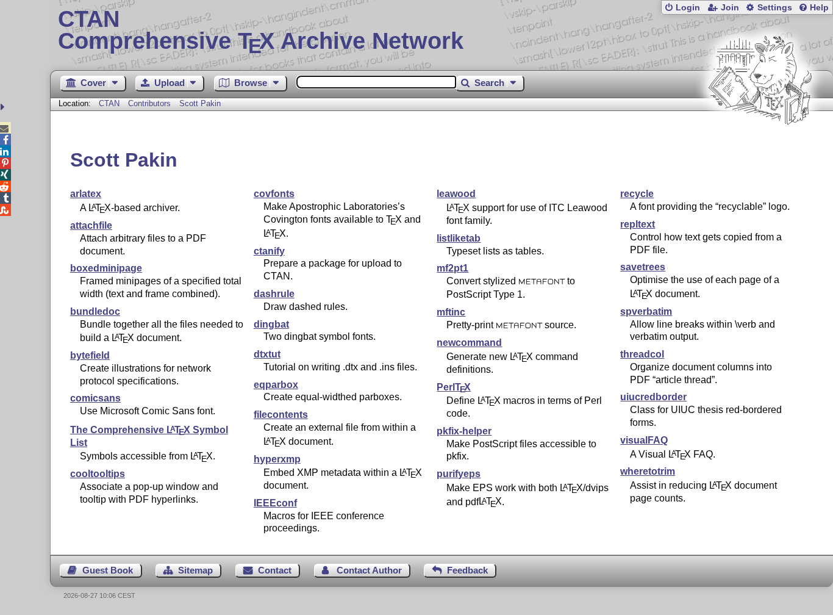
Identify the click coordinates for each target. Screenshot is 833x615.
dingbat (271, 324)
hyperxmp (277, 459)
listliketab (459, 238)
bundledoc (95, 311)
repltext (637, 224)
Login (688, 7)
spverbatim (646, 311)
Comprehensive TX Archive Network (260, 30)
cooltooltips (97, 474)
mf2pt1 (452, 268)
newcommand (469, 342)
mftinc (451, 312)
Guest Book (107, 570)
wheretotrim (647, 471)
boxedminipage (106, 268)
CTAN (109, 103)
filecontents (281, 414)
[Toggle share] (4, 107)
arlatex (85, 194)
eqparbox (276, 384)
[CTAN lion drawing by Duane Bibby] (760, 148)
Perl (454, 387)
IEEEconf (275, 503)
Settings (774, 7)
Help (819, 7)
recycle (637, 194)
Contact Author (369, 570)
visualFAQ (644, 440)
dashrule (274, 294)
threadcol (642, 354)
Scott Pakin (200, 103)
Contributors (149, 103)
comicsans (95, 398)
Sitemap (195, 570)
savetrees (642, 267)
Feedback (467, 570)
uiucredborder (653, 397)
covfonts (274, 194)
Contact (274, 570)
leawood (456, 194)
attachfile (91, 225)
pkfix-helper (464, 431)
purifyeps (459, 474)
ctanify (269, 251)
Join (730, 7)
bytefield (90, 355)
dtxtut (267, 354)
